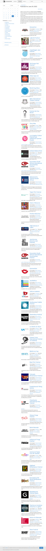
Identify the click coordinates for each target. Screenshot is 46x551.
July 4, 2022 (32, 308)
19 (17, 14)
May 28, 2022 (38, 484)
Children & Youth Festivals (9, 23)
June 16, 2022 (38, 419)
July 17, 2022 (32, 471)
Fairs (6, 37)
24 (12, 16)
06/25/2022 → (40, 9)
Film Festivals (7, 26)
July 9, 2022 (32, 196)
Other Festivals (7, 38)
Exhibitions (7, 22)
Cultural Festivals (38, 102)
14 (6, 14)
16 (10, 14)
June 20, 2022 (38, 343)
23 (10, 16)
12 (17, 12)
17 (12, 14)
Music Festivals (7, 31)
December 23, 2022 (34, 534)
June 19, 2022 (34, 354)
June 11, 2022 (36, 430)
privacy (30, 547)
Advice (24, 1)
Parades (6, 32)
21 (6, 16)
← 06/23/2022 (23, 5)
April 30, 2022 (34, 509)
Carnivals (6, 24)
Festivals (19, 1)
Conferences (7, 28)
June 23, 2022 (34, 154)
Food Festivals (37, 204)
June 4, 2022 (36, 456)
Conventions (7, 27)
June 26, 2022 (32, 69)
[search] (42, 1)
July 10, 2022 (32, 117)
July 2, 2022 (32, 218)
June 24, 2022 (36, 30)
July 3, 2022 (32, 104)
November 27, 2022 (33, 522)
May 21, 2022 (38, 496)
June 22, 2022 (36, 294)
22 (8, 16)
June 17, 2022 (38, 391)
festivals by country (8, 42)
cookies (6, 547)
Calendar (15, 1)
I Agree (41, 547)
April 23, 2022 (36, 520)
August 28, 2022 (32, 497)
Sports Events (7, 33)
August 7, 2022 (32, 380)
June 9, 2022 (38, 444)
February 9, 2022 (39, 532)
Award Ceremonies (8, 36)
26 (17, 16)
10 (12, 12)
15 (8, 14)
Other (36, 152)
